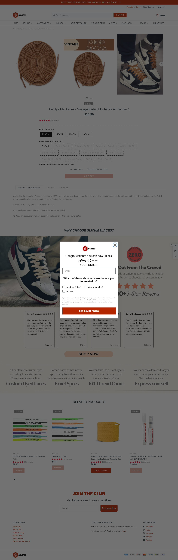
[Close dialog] (115, 245)
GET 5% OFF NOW (89, 311)
